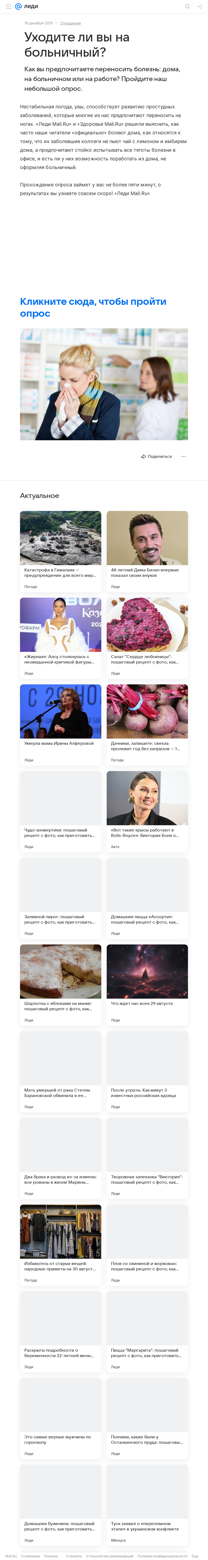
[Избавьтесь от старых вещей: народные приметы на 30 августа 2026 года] (60, 1245)
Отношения (70, 23)
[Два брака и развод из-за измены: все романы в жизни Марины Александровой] (60, 1158)
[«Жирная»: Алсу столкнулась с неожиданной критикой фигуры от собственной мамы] (60, 638)
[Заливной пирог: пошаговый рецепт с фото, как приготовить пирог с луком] (60, 898)
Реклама (51, 1556)
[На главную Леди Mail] (30, 6)
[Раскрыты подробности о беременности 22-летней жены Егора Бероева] (60, 1332)
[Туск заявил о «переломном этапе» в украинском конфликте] (147, 1505)
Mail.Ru (11, 1556)
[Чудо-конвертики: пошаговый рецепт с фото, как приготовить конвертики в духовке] (60, 811)
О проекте (74, 1556)
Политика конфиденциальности (162, 1556)
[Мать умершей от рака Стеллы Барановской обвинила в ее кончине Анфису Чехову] (60, 1071)
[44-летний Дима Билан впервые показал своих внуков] (147, 551)
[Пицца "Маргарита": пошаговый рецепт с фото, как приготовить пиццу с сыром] (147, 1332)
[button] (104, 384)
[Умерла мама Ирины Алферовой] (60, 725)
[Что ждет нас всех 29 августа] (147, 985)
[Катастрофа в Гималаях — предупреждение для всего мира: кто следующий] (60, 551)
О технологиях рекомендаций (109, 1556)
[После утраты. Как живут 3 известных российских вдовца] (147, 1071)
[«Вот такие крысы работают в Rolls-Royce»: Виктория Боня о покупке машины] (147, 811)
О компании (30, 1556)
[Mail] (18, 6)
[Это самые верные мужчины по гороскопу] (60, 1418)
